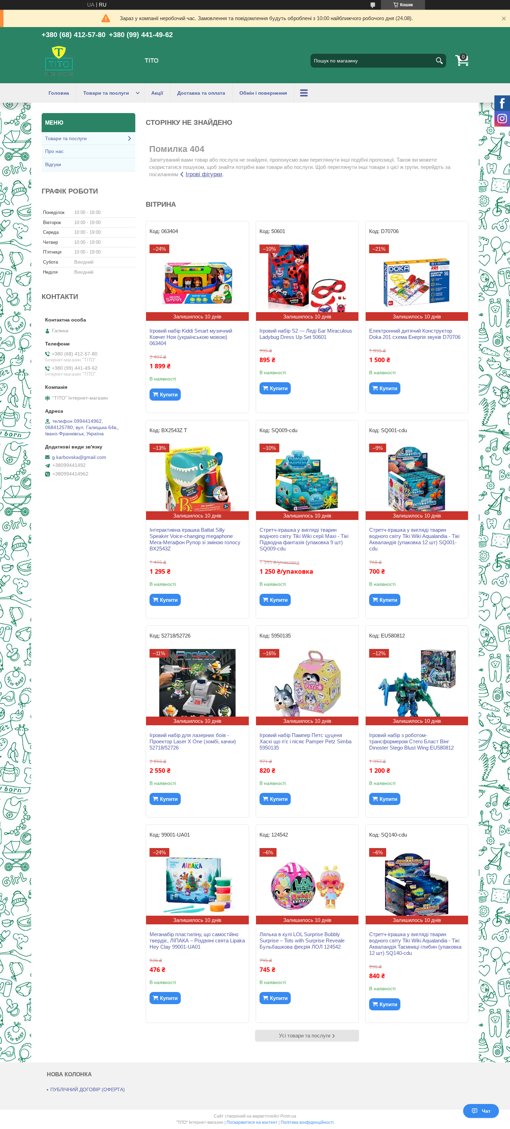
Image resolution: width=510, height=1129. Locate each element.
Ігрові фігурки (204, 174)
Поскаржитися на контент (252, 1122)
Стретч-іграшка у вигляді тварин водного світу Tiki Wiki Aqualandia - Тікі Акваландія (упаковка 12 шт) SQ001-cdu (414, 539)
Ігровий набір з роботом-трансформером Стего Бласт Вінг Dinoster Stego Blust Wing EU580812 (411, 741)
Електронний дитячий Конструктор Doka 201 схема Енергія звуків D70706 (414, 334)
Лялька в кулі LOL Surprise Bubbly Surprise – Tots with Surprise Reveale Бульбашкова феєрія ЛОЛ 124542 (302, 940)
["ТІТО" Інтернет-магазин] (59, 60)
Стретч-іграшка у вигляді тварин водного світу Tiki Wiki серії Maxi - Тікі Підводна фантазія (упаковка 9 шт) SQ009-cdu (304, 539)
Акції (157, 93)
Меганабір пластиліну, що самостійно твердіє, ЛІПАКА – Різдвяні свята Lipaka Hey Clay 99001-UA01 (197, 940)
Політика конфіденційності (307, 1122)
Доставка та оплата (201, 93)
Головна (59, 93)
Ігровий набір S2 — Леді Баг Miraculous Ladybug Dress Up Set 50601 (306, 334)
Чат (486, 1111)
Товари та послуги (106, 93)
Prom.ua (288, 1116)
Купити (169, 394)
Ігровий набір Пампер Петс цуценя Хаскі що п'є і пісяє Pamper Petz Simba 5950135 (305, 741)
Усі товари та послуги (304, 1035)
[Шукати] (439, 61)
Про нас (54, 151)
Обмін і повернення (263, 93)
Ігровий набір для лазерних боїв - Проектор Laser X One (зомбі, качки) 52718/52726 (193, 741)
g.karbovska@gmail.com (79, 457)
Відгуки (53, 164)
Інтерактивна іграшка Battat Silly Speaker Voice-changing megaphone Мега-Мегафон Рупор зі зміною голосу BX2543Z (195, 539)
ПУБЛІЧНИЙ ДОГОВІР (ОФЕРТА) (87, 1089)
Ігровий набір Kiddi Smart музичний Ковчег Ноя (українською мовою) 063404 (191, 337)
